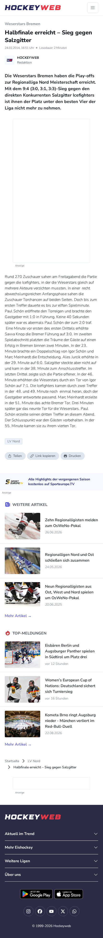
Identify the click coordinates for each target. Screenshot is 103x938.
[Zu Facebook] (40, 911)
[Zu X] (63, 911)
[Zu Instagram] (28, 911)
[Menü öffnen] (92, 7)
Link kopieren (45, 456)
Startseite (12, 761)
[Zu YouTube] (51, 911)
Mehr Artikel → (18, 615)
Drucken (75, 456)
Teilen (17, 456)
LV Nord (34, 761)
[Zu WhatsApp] (74, 911)
